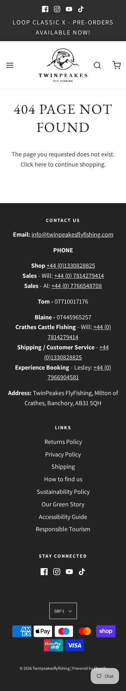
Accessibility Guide (63, 517)
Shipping (63, 466)
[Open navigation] (9, 65)
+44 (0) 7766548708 (76, 286)
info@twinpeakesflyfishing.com (72, 234)
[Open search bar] (97, 65)
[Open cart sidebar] (116, 65)
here (41, 164)
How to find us (63, 479)
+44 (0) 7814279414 (79, 276)
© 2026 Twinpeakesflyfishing (45, 668)
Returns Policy (63, 442)
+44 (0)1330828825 (71, 265)
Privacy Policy (63, 454)
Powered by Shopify (89, 668)
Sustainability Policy (63, 492)
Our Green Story (63, 504)
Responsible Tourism (63, 529)
